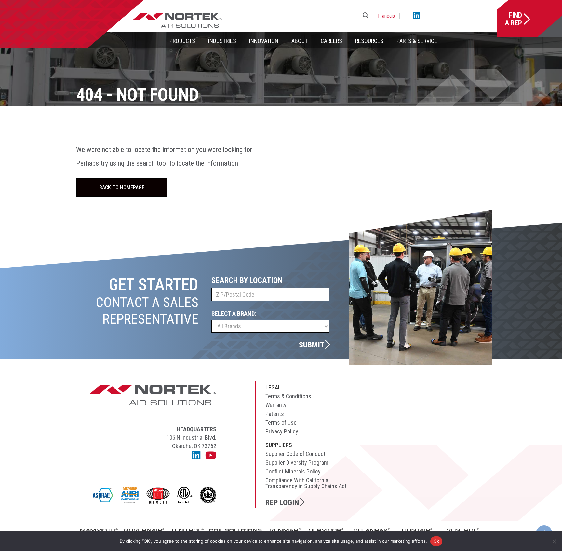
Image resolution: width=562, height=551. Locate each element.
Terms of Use (281, 422)
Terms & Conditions (288, 396)
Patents (274, 413)
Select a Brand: (233, 313)
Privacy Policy (281, 431)
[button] (367, 15)
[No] (554, 541)
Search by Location (246, 280)
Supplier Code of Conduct (295, 453)
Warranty (276, 405)
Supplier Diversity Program (296, 462)
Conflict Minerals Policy (293, 471)
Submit (311, 344)
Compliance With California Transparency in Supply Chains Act (306, 483)
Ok (436, 541)
